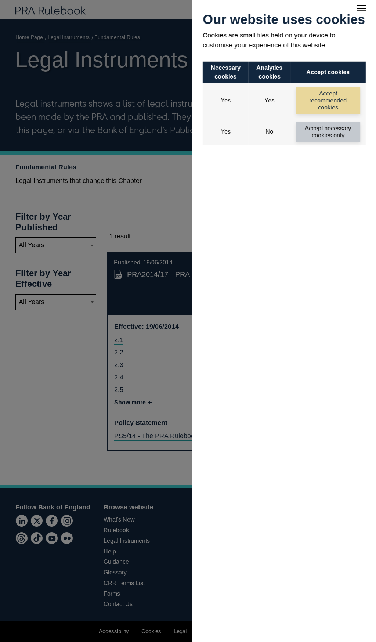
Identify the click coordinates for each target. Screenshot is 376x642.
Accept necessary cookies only (328, 131)
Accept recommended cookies (328, 100)
